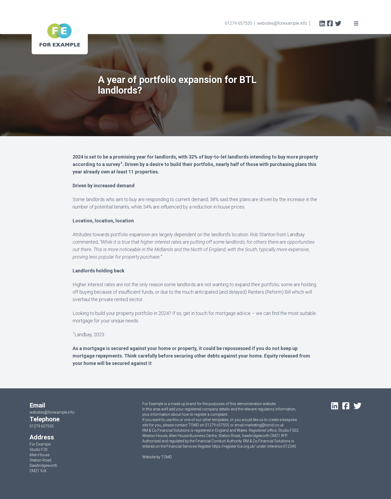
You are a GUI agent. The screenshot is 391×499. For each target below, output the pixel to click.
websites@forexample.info (282, 23)
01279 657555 (238, 23)
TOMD (166, 457)
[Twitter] (338, 24)
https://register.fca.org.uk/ (234, 446)
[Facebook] (330, 24)
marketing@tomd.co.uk (264, 425)
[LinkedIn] (322, 24)
